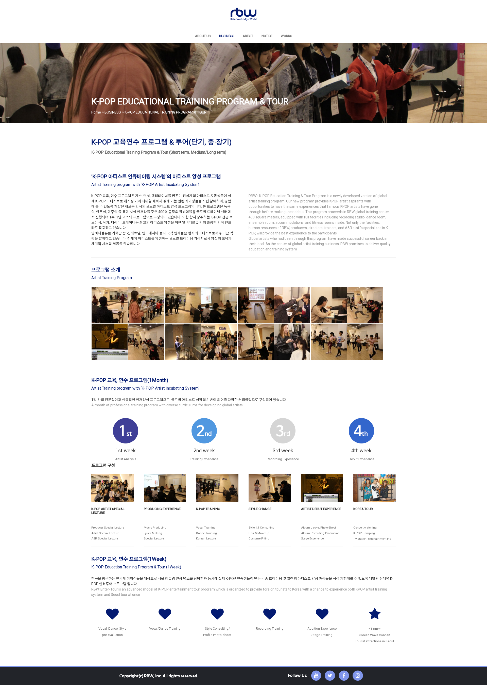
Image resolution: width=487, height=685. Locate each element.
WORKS (286, 36)
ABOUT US (203, 36)
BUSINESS (226, 36)
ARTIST (248, 36)
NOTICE (267, 36)
